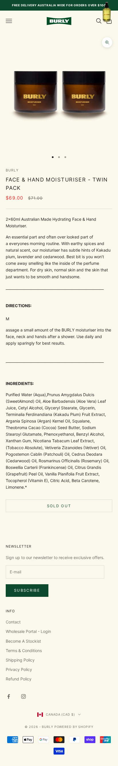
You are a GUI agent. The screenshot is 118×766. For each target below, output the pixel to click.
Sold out (59, 506)
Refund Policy (19, 678)
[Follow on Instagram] (23, 696)
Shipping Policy (20, 660)
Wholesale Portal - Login (28, 631)
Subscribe (27, 590)
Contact (13, 621)
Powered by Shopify (73, 727)
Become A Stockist (23, 641)
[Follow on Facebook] (8, 696)
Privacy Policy (19, 669)
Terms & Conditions (24, 650)
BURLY (12, 170)
